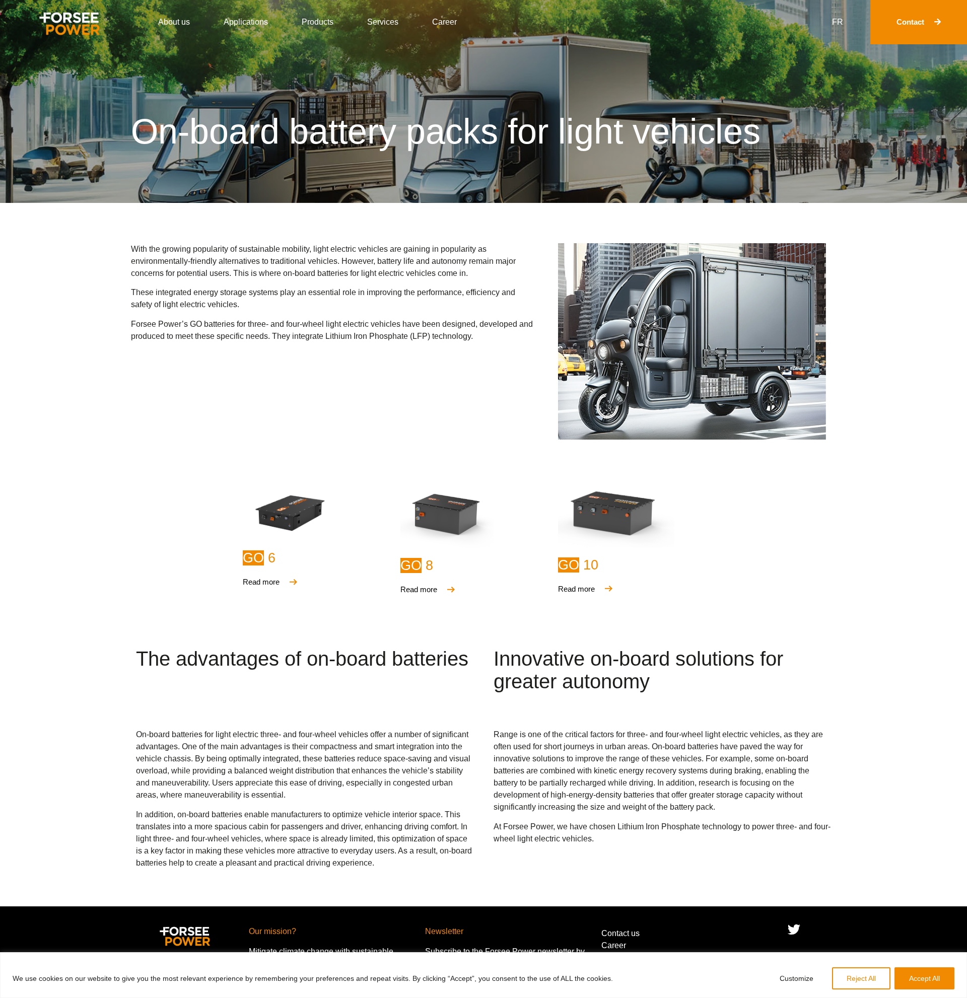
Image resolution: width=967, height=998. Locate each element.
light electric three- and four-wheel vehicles (292, 734)
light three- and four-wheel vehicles (198, 838)
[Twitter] (793, 929)
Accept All (924, 978)
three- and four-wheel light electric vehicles (324, 324)
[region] (483, 975)
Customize (796, 978)
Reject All (861, 978)
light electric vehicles (350, 249)
